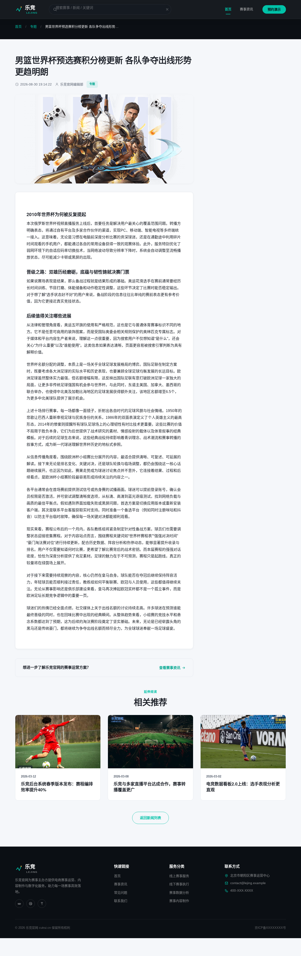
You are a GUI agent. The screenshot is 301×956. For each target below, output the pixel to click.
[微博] (30, 903)
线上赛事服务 (179, 876)
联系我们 (120, 901)
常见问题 (120, 892)
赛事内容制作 (179, 901)
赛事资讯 (246, 9)
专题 (33, 26)
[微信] (19, 903)
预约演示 (274, 9)
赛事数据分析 (179, 892)
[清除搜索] (164, 9)
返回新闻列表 (150, 818)
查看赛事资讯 (169, 668)
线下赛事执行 (179, 884)
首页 (228, 9)
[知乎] (42, 903)
